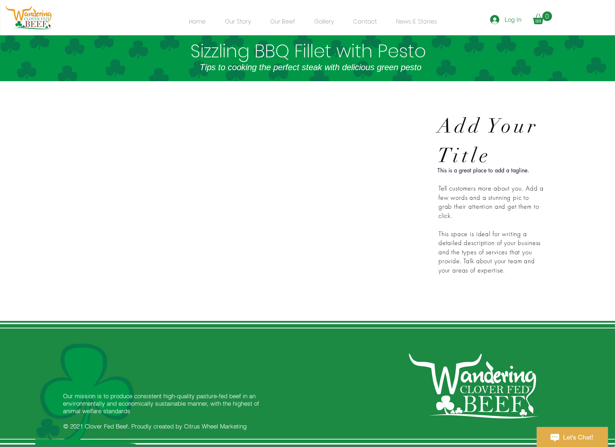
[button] (542, 17)
